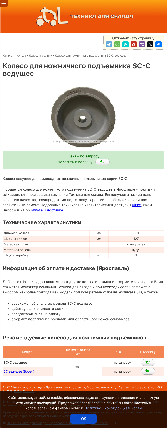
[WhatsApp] (117, 44)
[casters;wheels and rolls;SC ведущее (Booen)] (148, 371)
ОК (83, 419)
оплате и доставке (47, 210)
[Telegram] (109, 44)
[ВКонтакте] (158, 44)
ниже (136, 205)
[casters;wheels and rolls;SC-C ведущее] (102, 162)
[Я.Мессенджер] (125, 44)
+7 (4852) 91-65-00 (147, 387)
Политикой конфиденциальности (113, 408)
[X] (150, 44)
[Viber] (142, 44)
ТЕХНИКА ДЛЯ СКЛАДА (101, 16)
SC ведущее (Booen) (19, 371)
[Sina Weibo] (133, 44)
